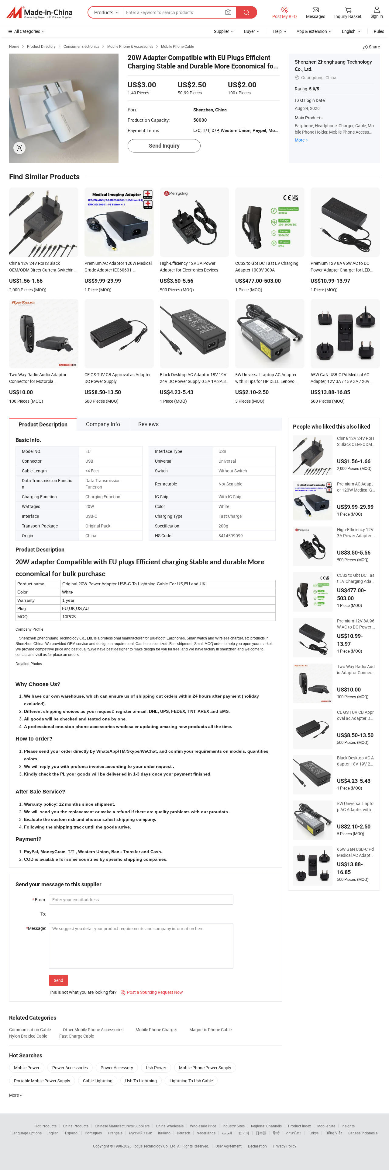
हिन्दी (276, 1132)
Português (93, 1132)
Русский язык (140, 1132)
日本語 (261, 1132)
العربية (227, 1132)
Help (277, 31)
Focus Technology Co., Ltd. (155, 1146)
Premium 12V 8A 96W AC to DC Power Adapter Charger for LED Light (356, 624)
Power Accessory (117, 1067)
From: (39, 899)
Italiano (164, 1132)
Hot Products (46, 1125)
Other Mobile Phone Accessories (93, 1029)
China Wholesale (170, 1125)
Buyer (249, 31)
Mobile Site (326, 1125)
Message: (36, 928)
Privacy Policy (284, 1146)
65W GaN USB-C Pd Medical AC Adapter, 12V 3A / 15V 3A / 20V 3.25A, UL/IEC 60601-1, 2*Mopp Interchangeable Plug (356, 852)
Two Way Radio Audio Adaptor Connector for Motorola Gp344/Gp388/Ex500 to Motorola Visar (356, 670)
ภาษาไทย (293, 1132)
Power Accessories (70, 1067)
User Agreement (228, 1146)
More (300, 140)
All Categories (27, 31)
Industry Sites (233, 1125)
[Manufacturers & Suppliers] (39, 12)
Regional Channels (266, 1125)
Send (58, 980)
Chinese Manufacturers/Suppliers (122, 1125)
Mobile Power (27, 1067)
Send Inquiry (164, 145)
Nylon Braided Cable (28, 1036)
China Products (75, 1125)
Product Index (299, 1125)
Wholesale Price (203, 1125)
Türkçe (313, 1132)
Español (71, 1132)
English (52, 1132)
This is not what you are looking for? (83, 992)
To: (43, 914)
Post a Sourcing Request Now (152, 992)
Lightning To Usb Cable (191, 1081)
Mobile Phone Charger (156, 1029)
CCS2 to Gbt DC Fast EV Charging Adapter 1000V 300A (355, 578)
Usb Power (156, 1067)
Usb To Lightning (141, 1081)
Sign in (376, 16)
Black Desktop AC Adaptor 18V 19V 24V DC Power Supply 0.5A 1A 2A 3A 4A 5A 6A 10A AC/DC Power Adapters (355, 761)
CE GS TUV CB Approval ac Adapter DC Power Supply (355, 715)
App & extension (312, 31)
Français (115, 1132)
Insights (348, 1125)
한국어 (243, 1132)
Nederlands (206, 1132)
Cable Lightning (97, 1081)
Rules (379, 31)
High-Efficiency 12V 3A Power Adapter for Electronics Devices (355, 533)
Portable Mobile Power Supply (42, 1081)
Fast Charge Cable (76, 1036)
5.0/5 (314, 88)
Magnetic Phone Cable (210, 1029)
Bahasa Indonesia (363, 1132)
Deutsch (183, 1132)
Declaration (257, 1146)
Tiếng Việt (333, 1132)
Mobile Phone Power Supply (205, 1067)
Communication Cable (30, 1029)
